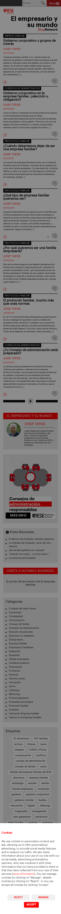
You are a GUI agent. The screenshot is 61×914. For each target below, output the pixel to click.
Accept (31, 904)
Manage (43, 897)
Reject (18, 897)
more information (23, 874)
